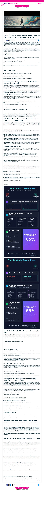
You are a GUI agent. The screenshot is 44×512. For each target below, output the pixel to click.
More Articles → (19, 5)
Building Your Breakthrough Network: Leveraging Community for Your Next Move (18, 78)
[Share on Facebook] (7, 40)
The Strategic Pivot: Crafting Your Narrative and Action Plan (14, 76)
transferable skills (10, 114)
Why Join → (26, 5)
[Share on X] (9, 40)
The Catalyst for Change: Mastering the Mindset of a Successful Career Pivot (17, 73)
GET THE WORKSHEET (7, 162)
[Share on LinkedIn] (10, 40)
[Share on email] (12, 40)
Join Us (40, 3)
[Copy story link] (13, 40)
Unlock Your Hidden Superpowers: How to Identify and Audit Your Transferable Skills (18, 75)
